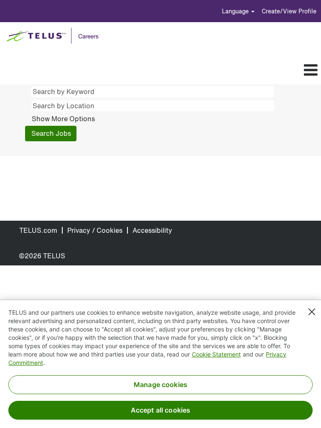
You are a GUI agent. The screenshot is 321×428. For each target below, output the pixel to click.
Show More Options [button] (63, 119)
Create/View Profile (289, 11)
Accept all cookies (161, 410)
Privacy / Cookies (94, 230)
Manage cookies (160, 384)
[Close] (312, 312)
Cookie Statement (216, 354)
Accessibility (152, 230)
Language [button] (236, 11)
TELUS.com (38, 230)
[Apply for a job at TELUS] (55, 36)
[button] (174, 70)
